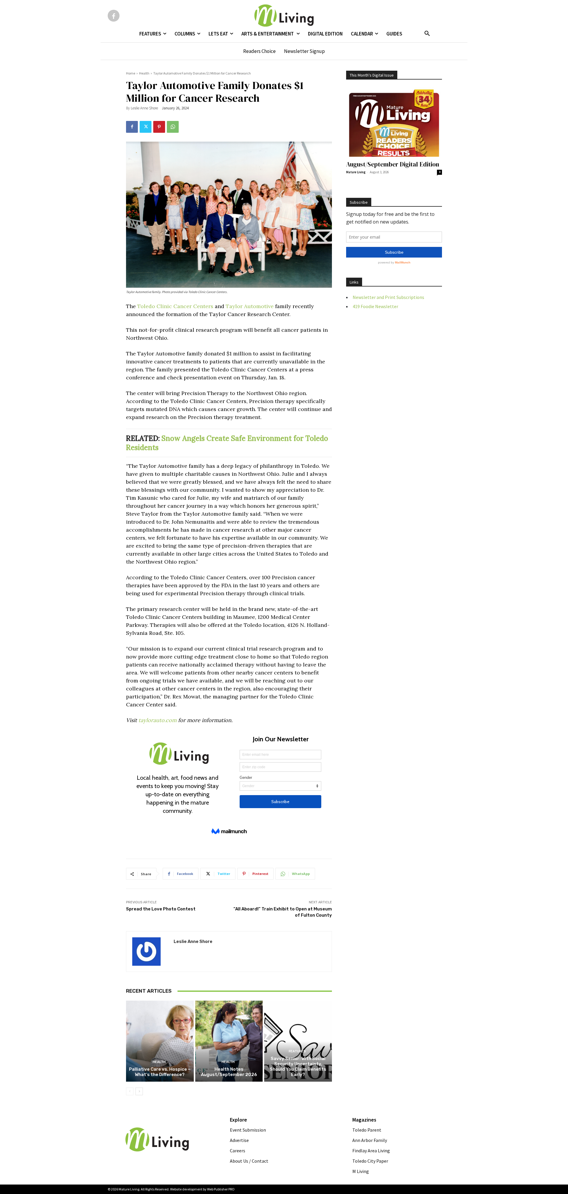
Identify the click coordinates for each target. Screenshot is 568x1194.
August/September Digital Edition (392, 164)
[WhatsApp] (173, 127)
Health (144, 73)
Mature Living (356, 172)
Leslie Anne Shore (144, 108)
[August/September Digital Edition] (394, 122)
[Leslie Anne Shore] (150, 951)
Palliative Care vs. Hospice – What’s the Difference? (160, 1072)
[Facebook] (114, 16)
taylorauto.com (157, 720)
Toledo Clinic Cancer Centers (175, 306)
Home (130, 73)
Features (297, 1051)
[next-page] (139, 1091)
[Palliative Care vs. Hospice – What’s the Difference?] (160, 1041)
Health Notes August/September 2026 (229, 1072)
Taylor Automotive (250, 306)
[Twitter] (145, 127)
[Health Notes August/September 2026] (229, 1041)
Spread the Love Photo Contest (161, 909)
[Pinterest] (159, 127)
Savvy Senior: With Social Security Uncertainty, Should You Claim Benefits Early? (298, 1066)
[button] (427, 34)
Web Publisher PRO (221, 1189)
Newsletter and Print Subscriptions (388, 297)
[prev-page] (129, 1091)
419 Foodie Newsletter (375, 306)
